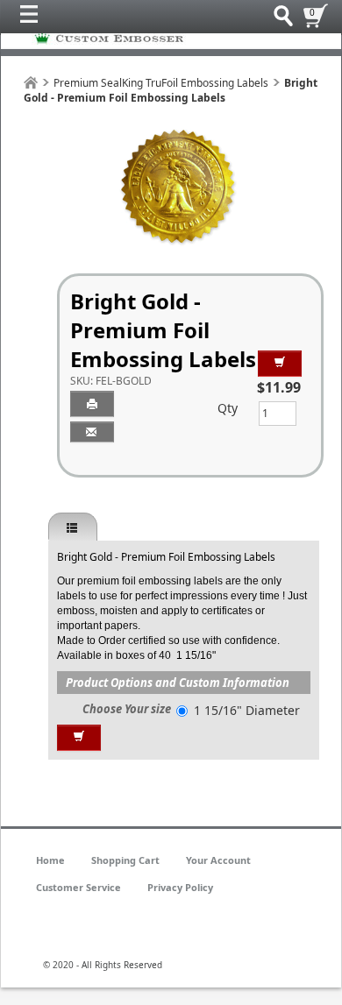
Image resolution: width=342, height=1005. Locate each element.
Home (50, 860)
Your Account (218, 860)
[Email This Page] (92, 431)
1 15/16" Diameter (247, 710)
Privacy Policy (180, 887)
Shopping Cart (125, 860)
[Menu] (33, 18)
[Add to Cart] (280, 363)
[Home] (31, 82)
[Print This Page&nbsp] (92, 404)
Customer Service (78, 887)
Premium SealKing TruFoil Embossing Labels (160, 82)
